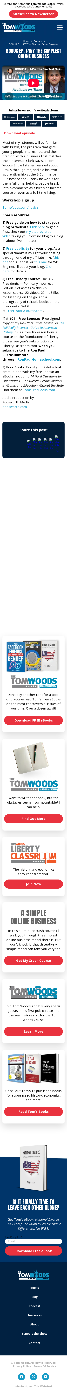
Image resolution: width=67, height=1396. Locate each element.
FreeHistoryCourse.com (24, 311)
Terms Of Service (45, 1366)
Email (13, 1237)
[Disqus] (33, 508)
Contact (34, 1343)
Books (34, 1288)
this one (40, 262)
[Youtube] (45, 1376)
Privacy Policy (20, 1366)
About (34, 1324)
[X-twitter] (33, 1376)
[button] (60, 27)
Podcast (34, 1306)
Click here (37, 227)
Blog (34, 1297)
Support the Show (34, 1333)
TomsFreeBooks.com (39, 390)
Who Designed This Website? (33, 1386)
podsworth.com (14, 407)
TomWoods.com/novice (20, 207)
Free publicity (17, 248)
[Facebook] (21, 1376)
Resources (34, 1315)
